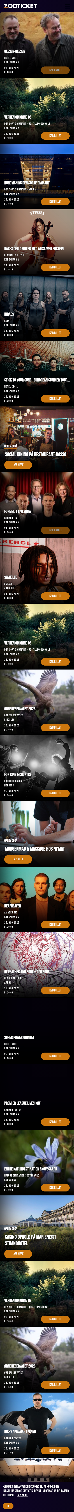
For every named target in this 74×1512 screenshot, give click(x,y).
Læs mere (22, 1495)
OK (8, 1506)
